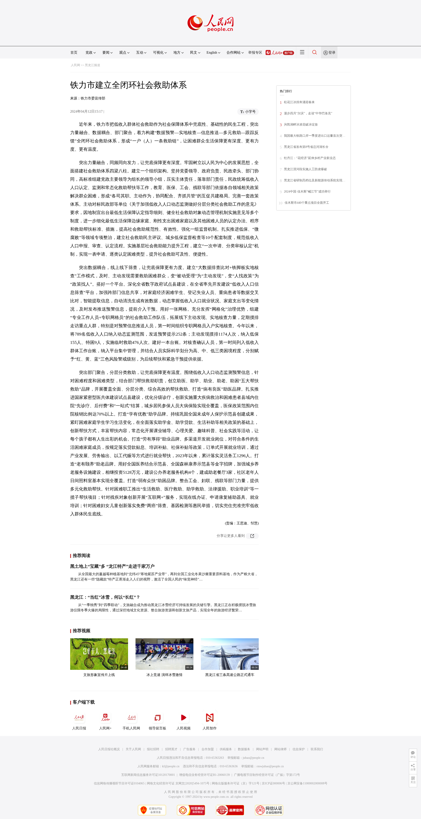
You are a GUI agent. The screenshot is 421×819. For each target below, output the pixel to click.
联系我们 (317, 749)
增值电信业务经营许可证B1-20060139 (204, 775)
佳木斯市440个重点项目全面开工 (307, 202)
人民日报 (79, 728)
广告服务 (189, 749)
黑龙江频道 (92, 65)
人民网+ (105, 728)
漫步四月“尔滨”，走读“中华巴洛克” (308, 113)
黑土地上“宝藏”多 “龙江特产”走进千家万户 (112, 566)
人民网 (75, 65)
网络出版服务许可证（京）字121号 (235, 783)
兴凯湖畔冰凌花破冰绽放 (301, 124)
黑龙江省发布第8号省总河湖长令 (306, 147)
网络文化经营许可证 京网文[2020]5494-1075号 (178, 783)
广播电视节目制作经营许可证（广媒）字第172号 (267, 775)
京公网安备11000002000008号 (307, 783)
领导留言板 (157, 728)
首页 (73, 52)
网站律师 (280, 749)
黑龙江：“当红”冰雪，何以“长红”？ (105, 597)
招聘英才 (171, 749)
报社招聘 (153, 749)
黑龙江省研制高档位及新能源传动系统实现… (314, 180)
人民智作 (210, 728)
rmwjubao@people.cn (270, 766)
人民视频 (184, 728)
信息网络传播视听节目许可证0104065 (119, 783)
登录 (331, 52)
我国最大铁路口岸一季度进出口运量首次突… (314, 135)
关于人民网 (133, 749)
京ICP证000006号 (273, 783)
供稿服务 (226, 749)
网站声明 (262, 749)
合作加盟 (208, 749)
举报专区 (255, 52)
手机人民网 (131, 728)
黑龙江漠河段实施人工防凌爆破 (305, 169)
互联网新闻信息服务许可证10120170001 (148, 775)
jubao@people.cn (253, 757)
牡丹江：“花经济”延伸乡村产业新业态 (310, 158)
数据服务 (244, 749)
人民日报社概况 (109, 749)
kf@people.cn (170, 766)
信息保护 (299, 749)
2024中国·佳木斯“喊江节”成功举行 (307, 191)
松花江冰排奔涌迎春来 (299, 102)
